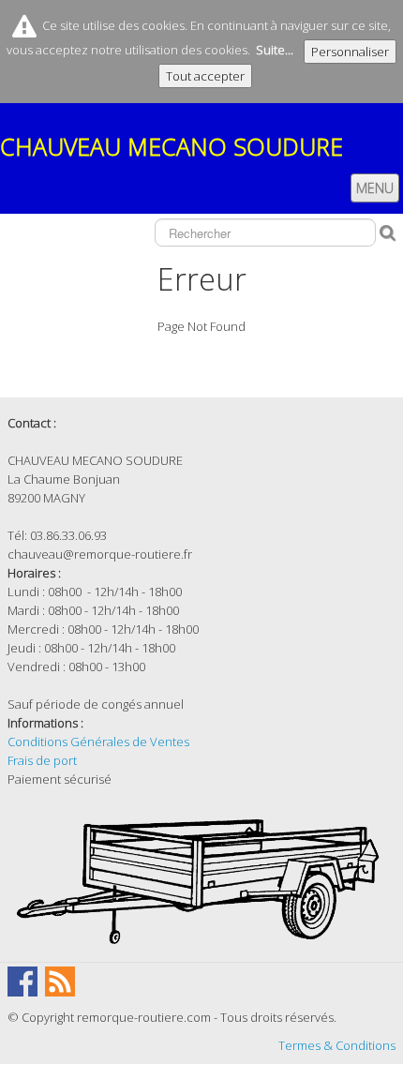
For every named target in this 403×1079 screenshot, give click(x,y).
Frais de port (42, 760)
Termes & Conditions (337, 1045)
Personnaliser (350, 51)
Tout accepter (205, 75)
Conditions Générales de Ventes (98, 741)
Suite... (274, 49)
